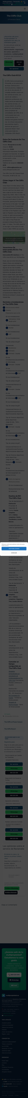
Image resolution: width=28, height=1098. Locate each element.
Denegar (14, 553)
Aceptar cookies (14, 548)
